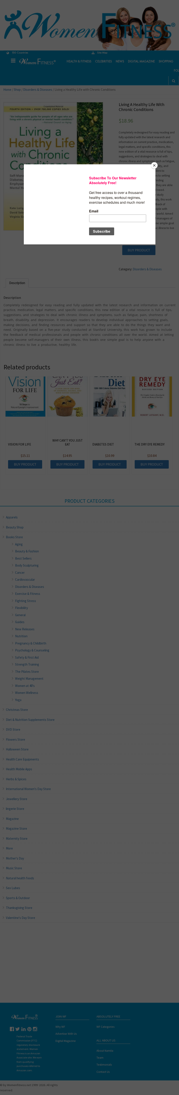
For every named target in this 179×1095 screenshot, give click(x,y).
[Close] (154, 165)
